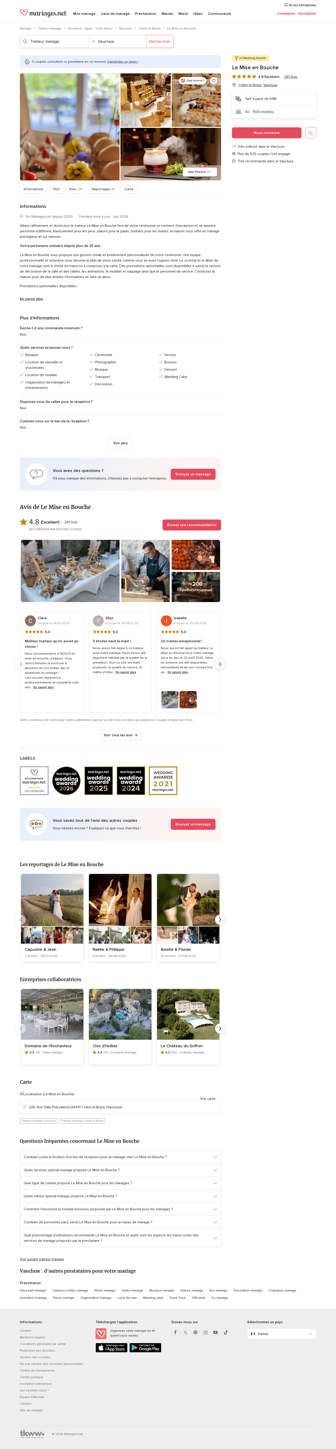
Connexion (286, 13)
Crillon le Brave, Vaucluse (258, 85)
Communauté (219, 13)
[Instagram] (205, 1332)
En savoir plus (31, 299)
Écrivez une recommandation (191, 525)
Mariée (167, 13)
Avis (76, 189)
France (263, 1334)
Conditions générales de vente (43, 1344)
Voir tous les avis (118, 735)
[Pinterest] (195, 1332)
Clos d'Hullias (105, 1045)
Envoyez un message (193, 474)
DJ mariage (220, 1298)
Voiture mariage (191, 1290)
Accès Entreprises (302, 5)
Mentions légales (32, 1337)
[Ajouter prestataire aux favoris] (213, 80)
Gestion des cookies (35, 1357)
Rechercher (160, 41)
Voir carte (208, 1098)
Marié (183, 13)
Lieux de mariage (115, 13)
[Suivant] (220, 664)
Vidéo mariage (132, 1290)
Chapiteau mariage (282, 1290)
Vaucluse (126, 28)
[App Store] (112, 1351)
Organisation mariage (96, 1298)
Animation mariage (33, 1298)
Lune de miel (127, 1298)
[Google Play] (145, 1351)
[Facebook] (175, 1332)
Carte (129, 189)
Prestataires (145, 13)
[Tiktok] (225, 1332)
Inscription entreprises (36, 1384)
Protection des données (37, 1351)
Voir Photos (200, 172)
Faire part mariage (33, 1290)
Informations (33, 189)
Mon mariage (84, 13)
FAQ (56, 189)
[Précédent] (21, 664)
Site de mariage (31, 1410)
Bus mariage (218, 1290)
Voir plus (120, 443)
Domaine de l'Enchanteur (48, 1045)
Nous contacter (267, 133)
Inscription (307, 13)
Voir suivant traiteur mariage (42, 1259)
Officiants (198, 1298)
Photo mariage (105, 1290)
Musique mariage (161, 1290)
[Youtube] (215, 1332)
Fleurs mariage (63, 1298)
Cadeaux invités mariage (70, 1290)
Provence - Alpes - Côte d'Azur (90, 28)
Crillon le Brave (150, 28)
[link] (52, 918)
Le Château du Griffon (182, 1045)
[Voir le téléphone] (310, 132)
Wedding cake (153, 1298)
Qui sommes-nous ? (34, 1390)
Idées (198, 13)
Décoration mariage (248, 1290)
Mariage (26, 28)
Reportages (103, 189)
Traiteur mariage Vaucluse (38, 1121)
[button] (120, 474)
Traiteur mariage (50, 28)
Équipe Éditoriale (32, 1397)
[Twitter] (185, 1332)
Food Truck (178, 1298)
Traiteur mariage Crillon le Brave (82, 1121)
